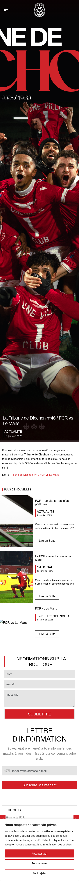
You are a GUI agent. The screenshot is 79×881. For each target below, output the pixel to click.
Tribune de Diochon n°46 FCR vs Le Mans (34, 474)
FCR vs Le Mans (46, 608)
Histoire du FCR (15, 817)
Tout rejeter (39, 873)
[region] (39, 850)
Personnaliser (40, 863)
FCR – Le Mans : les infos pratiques (52, 502)
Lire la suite (47, 540)
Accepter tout (39, 853)
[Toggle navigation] (6, 10)
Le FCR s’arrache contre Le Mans (53, 558)
